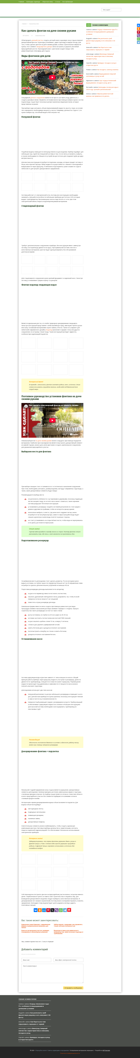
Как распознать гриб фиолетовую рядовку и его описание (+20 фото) (100, 40)
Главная (21, 2)
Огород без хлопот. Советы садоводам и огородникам (52, 1050)
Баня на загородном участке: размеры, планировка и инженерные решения (35, 931)
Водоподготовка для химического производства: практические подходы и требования (68, 932)
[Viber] (56, 910)
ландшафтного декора (44, 47)
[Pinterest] (48, 910)
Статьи (57, 2)
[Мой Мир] (44, 910)
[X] (52, 910)
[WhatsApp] (61, 910)
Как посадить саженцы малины (107, 70)
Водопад (49, 330)
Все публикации (67, 2)
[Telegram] (65, 910)
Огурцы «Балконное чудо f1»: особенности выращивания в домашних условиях (102, 32)
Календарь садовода (33, 2)
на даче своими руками (44, 441)
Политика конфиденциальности (70, 1053)
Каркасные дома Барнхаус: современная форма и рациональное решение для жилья (35, 926)
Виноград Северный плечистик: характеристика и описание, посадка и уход (100, 56)
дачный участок (37, 40)
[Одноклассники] (40, 910)
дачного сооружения (37, 98)
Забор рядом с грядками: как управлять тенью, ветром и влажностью (68, 925)
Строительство (40, 35)
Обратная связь (47, 2)
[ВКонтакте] (36, 910)
